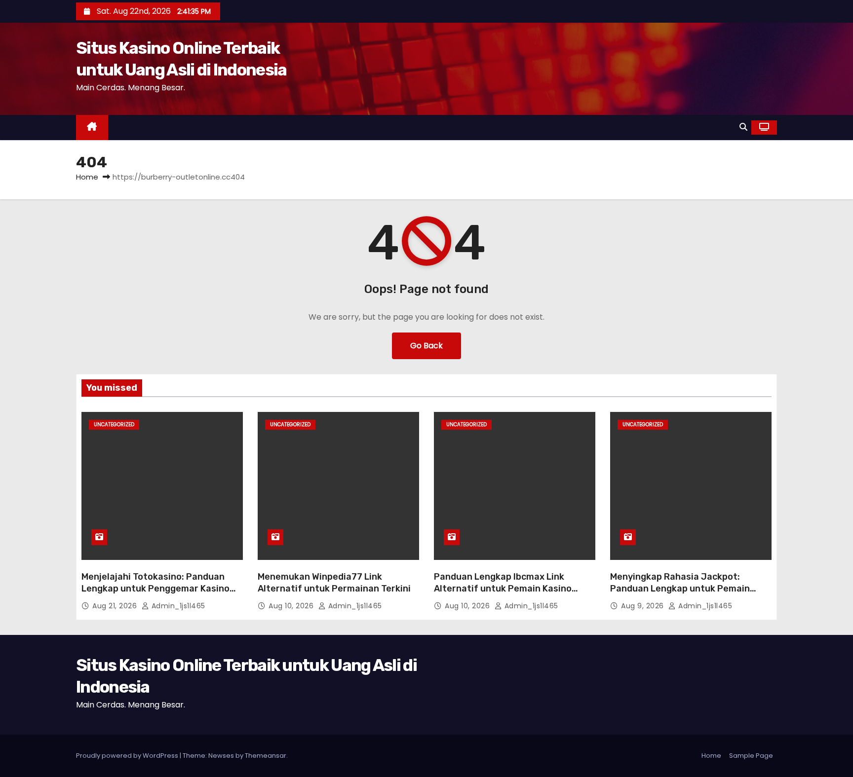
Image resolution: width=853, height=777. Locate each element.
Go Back (426, 345)
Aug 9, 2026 (643, 606)
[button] (743, 127)
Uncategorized (114, 424)
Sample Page (751, 755)
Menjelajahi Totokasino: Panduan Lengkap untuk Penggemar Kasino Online (155, 588)
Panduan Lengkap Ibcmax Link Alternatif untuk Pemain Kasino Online (503, 588)
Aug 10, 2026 (292, 606)
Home (87, 177)
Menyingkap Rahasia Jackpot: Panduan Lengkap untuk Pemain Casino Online (680, 588)
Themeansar (265, 755)
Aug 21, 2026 (115, 606)
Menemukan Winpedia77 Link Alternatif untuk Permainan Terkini (334, 582)
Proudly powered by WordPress (128, 755)
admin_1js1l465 (177, 606)
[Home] (92, 127)
